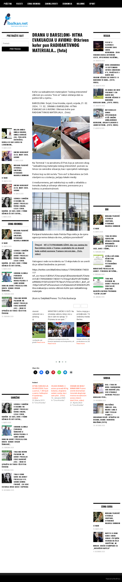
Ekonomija (67, 3)
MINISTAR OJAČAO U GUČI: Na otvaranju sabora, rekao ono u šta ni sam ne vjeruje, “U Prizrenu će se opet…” (32, 315)
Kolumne (81, 3)
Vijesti (19, 3)
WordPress (116, 578)
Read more (52, 343)
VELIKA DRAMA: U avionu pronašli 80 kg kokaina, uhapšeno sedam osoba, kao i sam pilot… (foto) (59, 391)
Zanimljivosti (51, 3)
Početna (8, 3)
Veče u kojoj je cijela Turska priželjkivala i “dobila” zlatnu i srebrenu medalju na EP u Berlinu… (60, 315)
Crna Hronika (33, 3)
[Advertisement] (76, 17)
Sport (92, 3)
